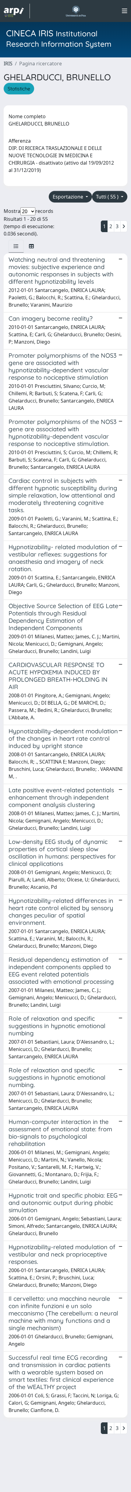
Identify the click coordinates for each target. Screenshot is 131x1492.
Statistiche (19, 89)
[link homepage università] (75, 11)
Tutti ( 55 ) (108, 196)
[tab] (16, 246)
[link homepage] (17, 11)
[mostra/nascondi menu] (124, 11)
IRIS (8, 63)
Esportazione (68, 196)
